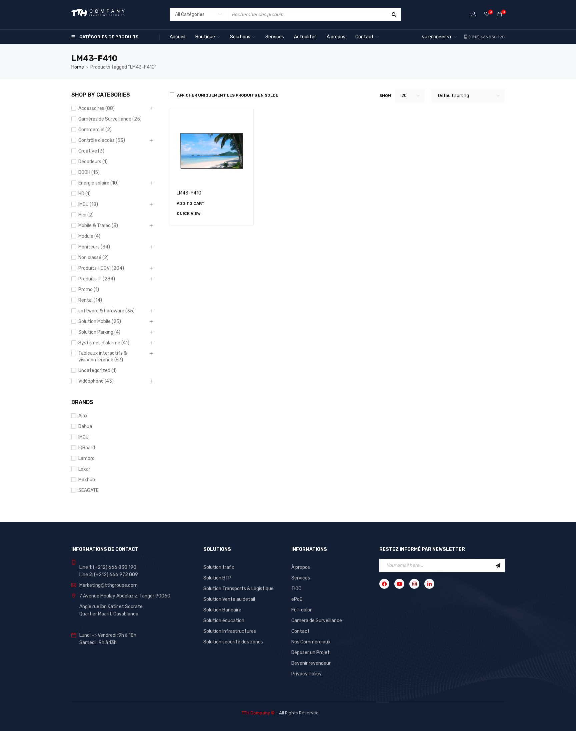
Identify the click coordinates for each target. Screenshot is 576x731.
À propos (300, 567)
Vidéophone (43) (96, 381)
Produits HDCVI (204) (101, 268)
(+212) (114, 567)
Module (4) (89, 236)
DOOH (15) (89, 172)
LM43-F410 (189, 193)
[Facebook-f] (384, 584)
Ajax (83, 416)
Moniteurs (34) (94, 247)
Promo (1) (88, 289)
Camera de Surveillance (316, 620)
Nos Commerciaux (311, 642)
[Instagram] (414, 584)
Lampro (86, 458)
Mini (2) (86, 215)
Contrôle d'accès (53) (101, 140)
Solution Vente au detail (229, 599)
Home (77, 67)
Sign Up (498, 565)
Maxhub (86, 480)
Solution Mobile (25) (99, 321)
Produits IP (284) (96, 279)
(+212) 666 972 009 (116, 574)
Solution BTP (217, 578)
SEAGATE (88, 490)
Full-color (301, 610)
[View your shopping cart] (499, 14)
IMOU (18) (88, 204)
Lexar (84, 469)
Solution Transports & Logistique (238, 588)
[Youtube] (399, 584)
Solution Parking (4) (99, 332)
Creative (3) (91, 151)
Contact (300, 631)
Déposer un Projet (310, 652)
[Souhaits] (486, 14)
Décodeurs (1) (93, 162)
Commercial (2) (95, 130)
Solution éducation (223, 620)
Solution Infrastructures (229, 631)
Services (300, 578)
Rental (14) (90, 300)
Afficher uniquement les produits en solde (227, 95)
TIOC (296, 588)
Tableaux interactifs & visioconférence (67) (102, 356)
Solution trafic (218, 567)
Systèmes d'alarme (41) (103, 343)
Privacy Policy (306, 674)
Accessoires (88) (96, 108)
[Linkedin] (429, 584)
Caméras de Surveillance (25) (110, 119)
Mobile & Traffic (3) (98, 225)
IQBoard (86, 448)
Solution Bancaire (222, 610)
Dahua (85, 426)
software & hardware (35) (106, 311)
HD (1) (84, 193)
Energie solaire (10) (98, 183)
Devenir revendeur (311, 663)
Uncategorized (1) (97, 370)
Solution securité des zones (233, 642)
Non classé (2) (93, 257)
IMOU (83, 437)
